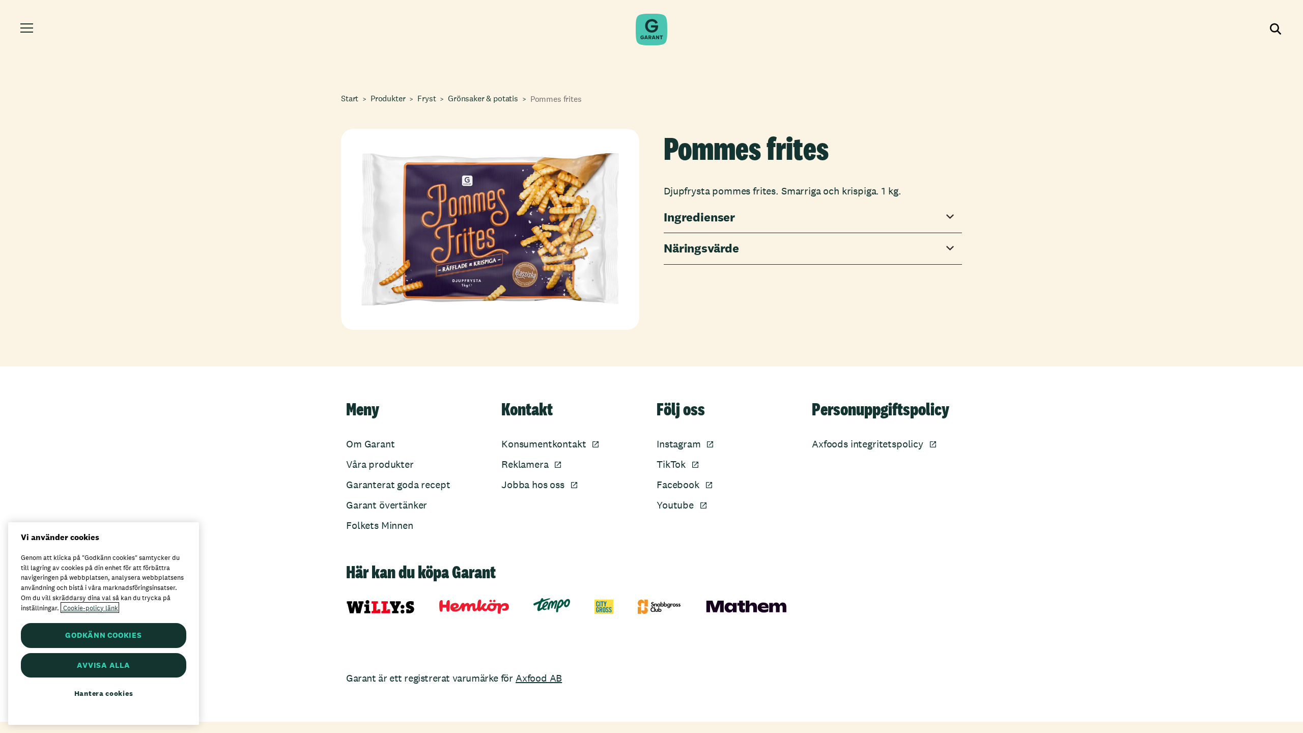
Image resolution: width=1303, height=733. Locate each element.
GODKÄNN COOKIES (103, 635)
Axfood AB (539, 678)
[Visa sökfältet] (1274, 29)
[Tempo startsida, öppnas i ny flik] (551, 605)
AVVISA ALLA (103, 665)
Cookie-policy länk (90, 607)
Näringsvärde (701, 248)
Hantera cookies (103, 693)
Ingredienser (699, 217)
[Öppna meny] (28, 29)
